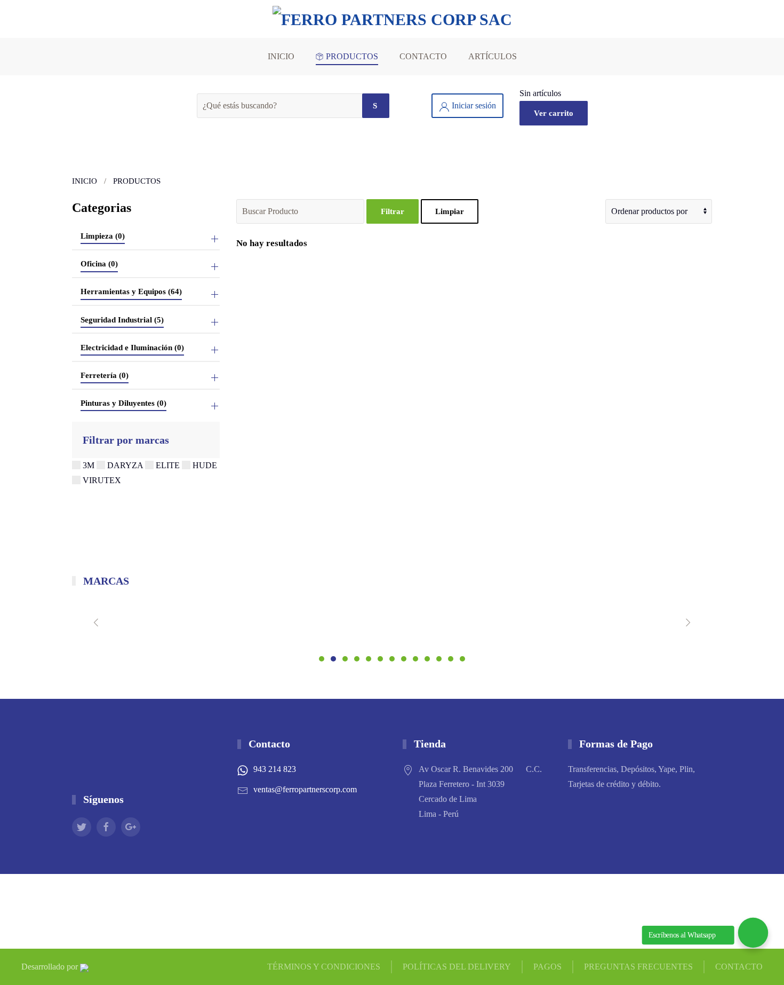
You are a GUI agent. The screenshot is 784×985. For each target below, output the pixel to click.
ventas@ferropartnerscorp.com (305, 789)
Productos (352, 56)
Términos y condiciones (323, 966)
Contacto (423, 56)
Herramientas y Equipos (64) (131, 291)
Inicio (281, 56)
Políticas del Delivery (457, 966)
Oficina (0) (99, 263)
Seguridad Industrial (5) (122, 320)
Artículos (492, 56)
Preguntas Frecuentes (638, 966)
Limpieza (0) (103, 236)
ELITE (168, 465)
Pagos (547, 966)
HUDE (203, 465)
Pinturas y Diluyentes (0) (123, 403)
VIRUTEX (101, 480)
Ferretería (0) (105, 375)
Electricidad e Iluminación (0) (132, 347)
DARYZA (125, 465)
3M (89, 465)
